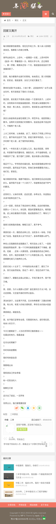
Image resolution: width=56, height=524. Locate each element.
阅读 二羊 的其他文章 (22, 429)
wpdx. (38, 516)
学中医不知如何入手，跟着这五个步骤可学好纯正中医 (25, 444)
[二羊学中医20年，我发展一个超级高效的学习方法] (8, 476)
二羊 (7, 36)
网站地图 (33, 505)
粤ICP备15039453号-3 (20, 519)
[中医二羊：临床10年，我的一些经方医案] (8, 484)
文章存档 (11, 505)
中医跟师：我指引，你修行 (27, 465)
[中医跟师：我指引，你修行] (8, 467)
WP (22, 516)
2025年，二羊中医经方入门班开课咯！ (32, 491)
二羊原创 (14, 414)
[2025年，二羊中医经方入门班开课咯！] (8, 493)
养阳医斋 (28, 5)
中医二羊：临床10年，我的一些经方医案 (33, 483)
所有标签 (22, 505)
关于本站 (44, 505)
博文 (16, 20)
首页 (9, 20)
